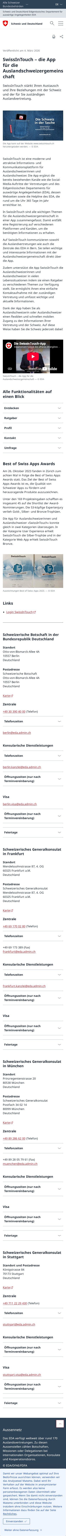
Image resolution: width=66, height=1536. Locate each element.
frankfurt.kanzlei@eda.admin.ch (24, 986)
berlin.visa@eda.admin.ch (20, 804)
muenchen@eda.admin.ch (20, 1164)
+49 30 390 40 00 (14, 711)
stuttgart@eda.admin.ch (19, 1324)
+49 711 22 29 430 (15, 1303)
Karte (6, 696)
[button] (60, 1424)
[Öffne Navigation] (60, 23)
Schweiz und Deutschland (26, 23)
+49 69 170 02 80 (14, 926)
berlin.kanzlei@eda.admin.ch (22, 767)
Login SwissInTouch (19, 612)
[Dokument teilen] (61, 36)
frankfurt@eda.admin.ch (19, 952)
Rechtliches (10, 1513)
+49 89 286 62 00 (14, 1138)
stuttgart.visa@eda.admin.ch (22, 1375)
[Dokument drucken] (54, 36)
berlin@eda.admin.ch (17, 733)
